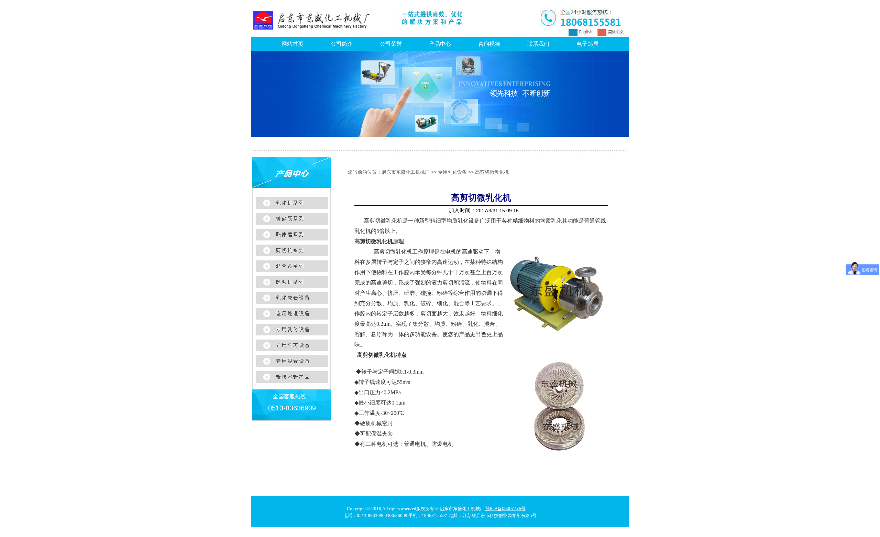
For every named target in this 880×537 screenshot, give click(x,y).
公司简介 (342, 44)
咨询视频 (489, 44)
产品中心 (440, 44)
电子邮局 (587, 44)
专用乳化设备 (452, 172)
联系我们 (538, 44)
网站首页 (293, 44)
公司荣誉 (391, 44)
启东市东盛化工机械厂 (406, 172)
